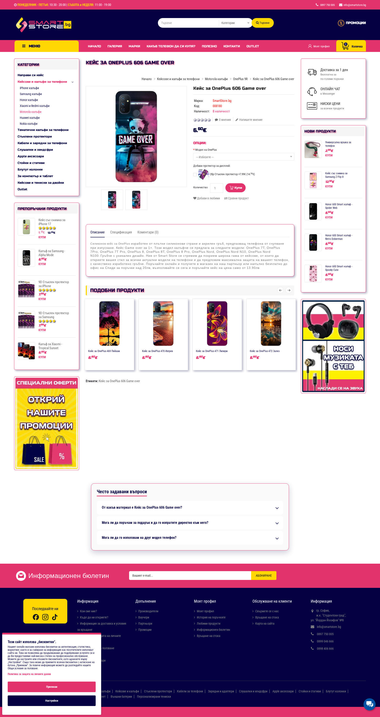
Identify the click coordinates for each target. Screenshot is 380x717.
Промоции (145, 629)
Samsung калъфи (31, 94)
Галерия (115, 46)
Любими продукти (208, 623)
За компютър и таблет (35, 176)
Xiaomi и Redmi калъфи (34, 106)
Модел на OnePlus (206, 149)
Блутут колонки (30, 169)
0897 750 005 (325, 634)
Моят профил (205, 611)
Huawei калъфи (30, 117)
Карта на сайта (264, 623)
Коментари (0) (148, 232)
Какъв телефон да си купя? (171, 46)
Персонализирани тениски (154, 696)
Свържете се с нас (267, 611)
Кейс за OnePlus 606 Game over (119, 381)
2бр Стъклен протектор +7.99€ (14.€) (232, 174)
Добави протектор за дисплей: (211, 165)
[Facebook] (36, 617)
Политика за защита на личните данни (29, 674)
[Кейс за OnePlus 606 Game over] (136, 136)
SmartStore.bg (222, 101)
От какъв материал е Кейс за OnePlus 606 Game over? (142, 508)
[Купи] (96, 351)
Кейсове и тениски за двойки (41, 183)
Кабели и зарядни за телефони (42, 143)
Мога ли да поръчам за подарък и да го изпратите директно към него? (155, 523)
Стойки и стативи (31, 163)
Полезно (209, 46)
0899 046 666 (325, 641)
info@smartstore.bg (329, 627)
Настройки (51, 700)
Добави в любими (208, 198)
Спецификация (121, 232)
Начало (94, 46)
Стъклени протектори (35, 136)
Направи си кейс (31, 75)
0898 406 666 (325, 648)
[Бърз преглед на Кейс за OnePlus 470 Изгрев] (176, 351)
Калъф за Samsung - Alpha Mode (51, 253)
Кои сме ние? (88, 611)
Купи (238, 188)
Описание (97, 232)
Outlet (253, 46)
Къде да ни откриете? (94, 617)
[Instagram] (45, 617)
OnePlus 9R (240, 79)
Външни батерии (121, 696)
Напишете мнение (251, 119)
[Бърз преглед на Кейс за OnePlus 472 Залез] (284, 351)
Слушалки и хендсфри (35, 150)
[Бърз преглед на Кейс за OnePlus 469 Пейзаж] (122, 351)
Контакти (231, 46)
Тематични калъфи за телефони (43, 130)
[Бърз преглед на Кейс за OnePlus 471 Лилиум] (230, 351)
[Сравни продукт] (114, 351)
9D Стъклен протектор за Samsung (53, 315)
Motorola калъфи (30, 112)
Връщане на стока (208, 636)
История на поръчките (211, 617)
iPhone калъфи (29, 88)
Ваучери (143, 617)
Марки (134, 46)
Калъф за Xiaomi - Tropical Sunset (50, 346)
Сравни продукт (238, 198)
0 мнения (225, 119)
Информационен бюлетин (213, 629)
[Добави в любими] (105, 351)
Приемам (51, 686)
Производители (148, 611)
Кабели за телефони (190, 691)
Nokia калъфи (28, 123)
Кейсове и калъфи (127, 691)
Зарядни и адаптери (221, 691)
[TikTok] (55, 617)
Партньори (145, 623)
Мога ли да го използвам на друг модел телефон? (139, 538)
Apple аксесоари (31, 156)
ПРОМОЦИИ (356, 23)
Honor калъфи (29, 100)
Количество (200, 187)
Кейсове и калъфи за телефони (42, 82)
